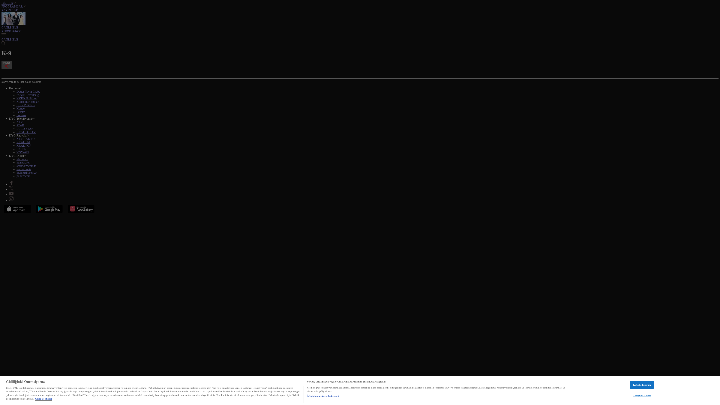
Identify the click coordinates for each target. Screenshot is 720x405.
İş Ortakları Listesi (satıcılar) (323, 395)
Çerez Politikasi (43, 398)
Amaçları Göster (642, 395)
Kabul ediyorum (642, 384)
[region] (360, 390)
